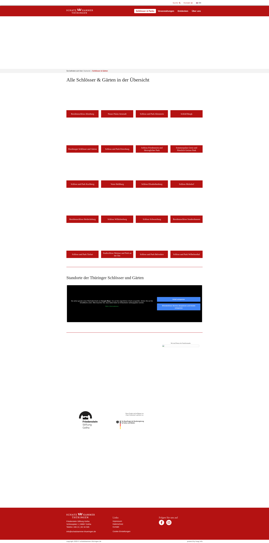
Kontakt (187, 3)
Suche (176, 3)
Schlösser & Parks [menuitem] (145, 11)
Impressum (117, 521)
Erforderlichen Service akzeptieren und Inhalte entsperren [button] (178, 307)
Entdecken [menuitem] (183, 11)
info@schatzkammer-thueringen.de (81, 531)
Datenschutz (118, 524)
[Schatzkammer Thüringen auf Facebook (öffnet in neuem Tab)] (162, 523)
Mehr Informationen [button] (112, 306)
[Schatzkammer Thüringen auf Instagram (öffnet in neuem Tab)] (168, 523)
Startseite (86, 71)
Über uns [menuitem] (196, 11)
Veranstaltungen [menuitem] (166, 11)
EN (199, 3)
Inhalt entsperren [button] (179, 299)
